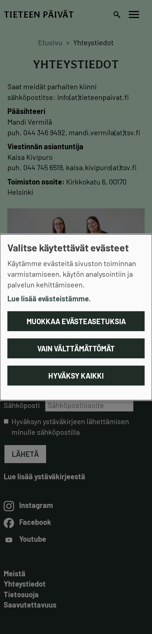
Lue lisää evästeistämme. (49, 298)
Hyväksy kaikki (76, 375)
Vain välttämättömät (76, 348)
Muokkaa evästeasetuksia (76, 321)
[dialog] (76, 317)
